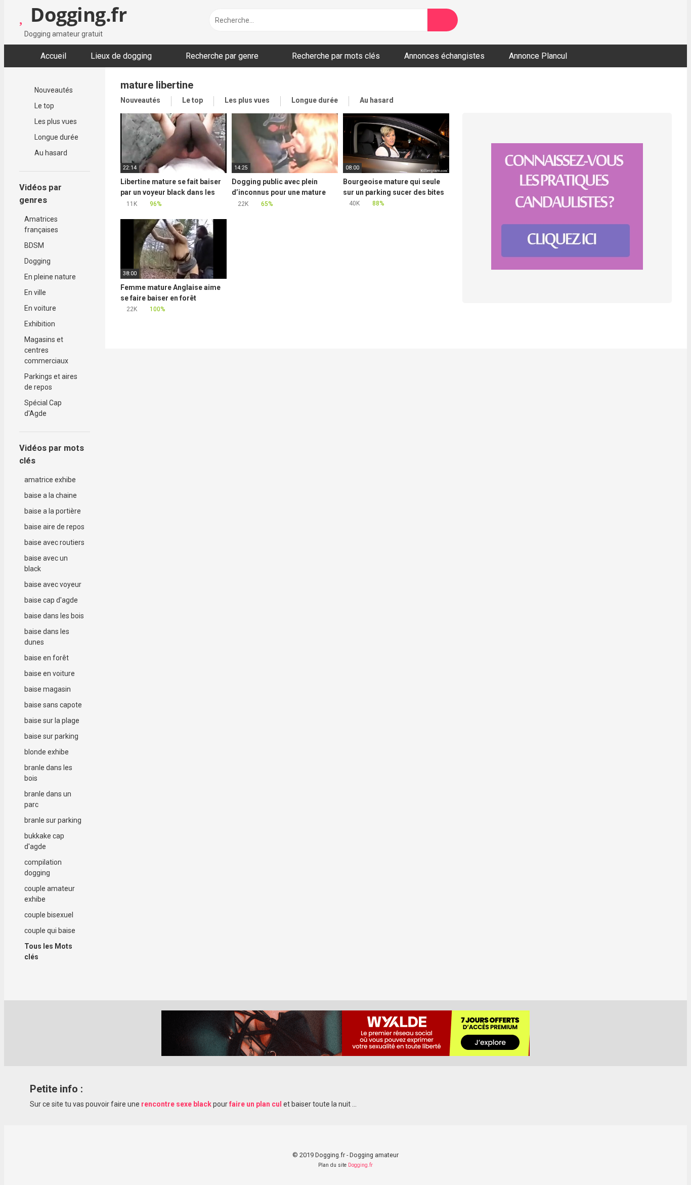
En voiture (40, 308)
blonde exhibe (46, 752)
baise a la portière (52, 511)
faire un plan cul (255, 1104)
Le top (43, 106)
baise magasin (47, 689)
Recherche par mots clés (336, 56)
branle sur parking (52, 820)
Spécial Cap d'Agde (43, 408)
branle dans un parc (47, 799)
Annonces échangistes (444, 56)
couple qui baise (49, 930)
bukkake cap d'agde (44, 841)
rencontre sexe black (176, 1104)
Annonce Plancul (538, 56)
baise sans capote (53, 705)
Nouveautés (53, 90)
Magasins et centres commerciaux (46, 350)
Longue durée (55, 137)
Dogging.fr (76, 14)
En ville (35, 292)
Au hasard (50, 153)
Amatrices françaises (41, 224)
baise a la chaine (50, 495)
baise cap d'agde (51, 600)
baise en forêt (46, 658)
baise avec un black (46, 563)
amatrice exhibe (50, 480)
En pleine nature (50, 277)
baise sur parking (51, 736)
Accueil (53, 56)
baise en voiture (49, 673)
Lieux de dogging (121, 56)
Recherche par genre (222, 56)
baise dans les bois (54, 616)
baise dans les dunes (46, 636)
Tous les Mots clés (48, 951)
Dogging (37, 261)
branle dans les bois (48, 773)
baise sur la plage (51, 720)
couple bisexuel (48, 915)
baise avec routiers (54, 542)
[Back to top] (658, 1154)
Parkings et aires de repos (50, 381)
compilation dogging (43, 867)
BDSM (34, 245)
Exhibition (39, 324)
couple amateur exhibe (49, 893)
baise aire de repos (54, 527)
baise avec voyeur (52, 584)
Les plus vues (55, 121)
